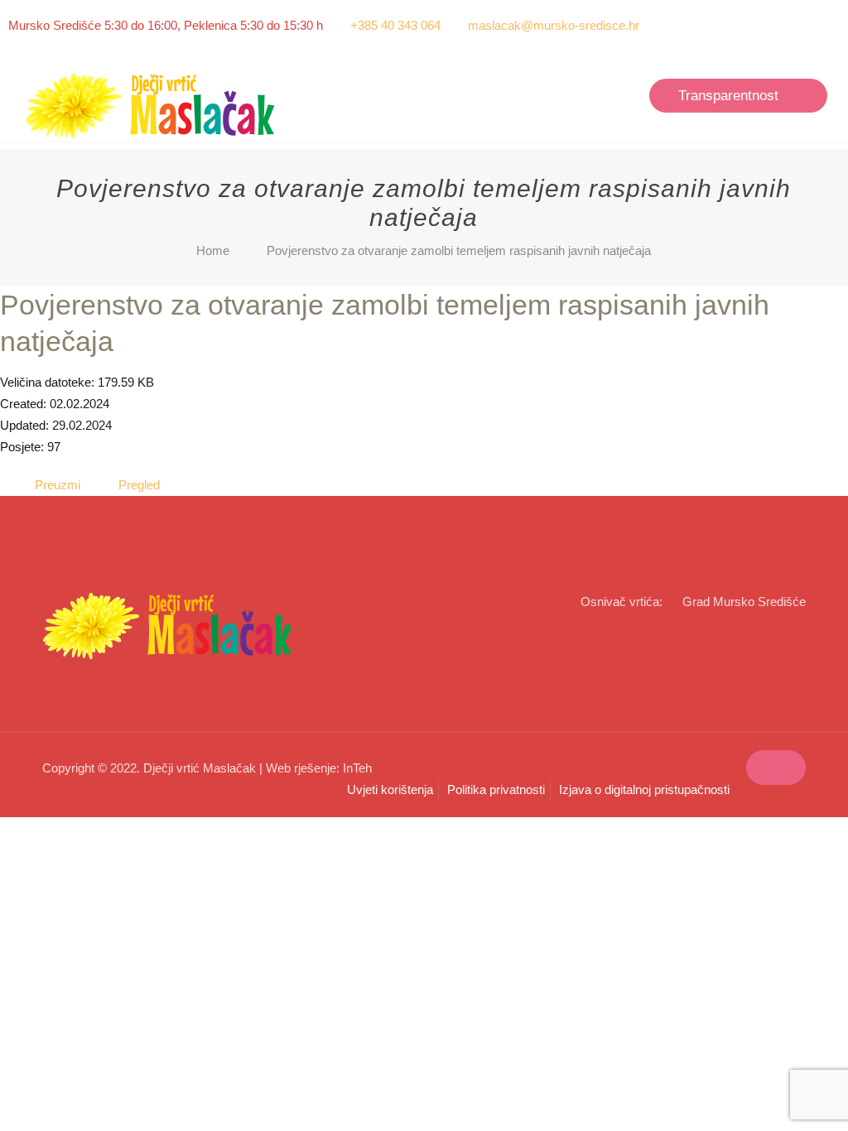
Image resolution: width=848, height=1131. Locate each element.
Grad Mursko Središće (744, 601)
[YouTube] (831, 25)
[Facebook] (808, 25)
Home (212, 250)
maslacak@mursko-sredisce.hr (553, 25)
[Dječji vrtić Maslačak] (151, 106)
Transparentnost (728, 95)
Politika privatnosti (496, 789)
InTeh (357, 768)
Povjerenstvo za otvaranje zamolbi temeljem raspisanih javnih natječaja (459, 250)
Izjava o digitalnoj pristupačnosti (644, 789)
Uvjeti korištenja (390, 789)
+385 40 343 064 (395, 25)
